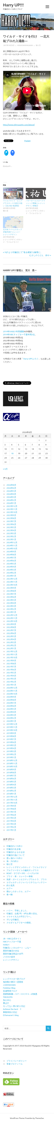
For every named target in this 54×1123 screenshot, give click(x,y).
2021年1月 (11, 684)
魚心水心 (7, 1000)
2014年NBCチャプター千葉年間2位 (19, 334)
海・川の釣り (13, 861)
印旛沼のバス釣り (15, 846)
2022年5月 (11, 636)
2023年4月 (11, 603)
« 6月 (5, 469)
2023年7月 (11, 594)
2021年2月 (11, 681)
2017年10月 (12, 802)
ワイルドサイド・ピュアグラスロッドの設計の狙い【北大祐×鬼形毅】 (12, 203)
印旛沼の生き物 (14, 849)
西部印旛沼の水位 (11, 950)
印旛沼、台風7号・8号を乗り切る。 (23, 913)
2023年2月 (11, 609)
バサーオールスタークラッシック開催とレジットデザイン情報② (35, 203)
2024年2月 (11, 572)
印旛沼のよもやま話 (16, 852)
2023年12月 (12, 578)
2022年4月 (11, 639)
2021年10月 (12, 657)
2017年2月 (11, 827)
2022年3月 (11, 642)
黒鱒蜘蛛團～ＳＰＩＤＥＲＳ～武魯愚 (20, 994)
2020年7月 (11, 702)
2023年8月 (11, 590)
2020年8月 (11, 699)
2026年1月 (11, 503)
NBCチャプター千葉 (12, 941)
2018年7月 (11, 775)
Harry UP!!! (13, 5)
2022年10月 (12, 621)
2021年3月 (11, 678)
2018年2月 (11, 790)
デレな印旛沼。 (14, 919)
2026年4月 (11, 494)
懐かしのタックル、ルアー (19, 891)
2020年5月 (11, 709)
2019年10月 (12, 730)
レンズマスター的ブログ (14, 978)
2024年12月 (12, 542)
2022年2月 (11, 645)
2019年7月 (11, 739)
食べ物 (10, 894)
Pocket (27, 140)
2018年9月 (11, 769)
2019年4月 (11, 748)
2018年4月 (11, 784)
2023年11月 (12, 581)
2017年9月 (11, 805)
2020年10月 (12, 693)
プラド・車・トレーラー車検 (20, 876)
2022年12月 (12, 615)
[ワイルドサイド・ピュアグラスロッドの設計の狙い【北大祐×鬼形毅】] (13, 193)
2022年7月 (11, 630)
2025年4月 (11, 530)
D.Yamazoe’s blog (11, 1015)
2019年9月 (11, 733)
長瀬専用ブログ (10, 991)
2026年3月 (11, 497)
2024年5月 (11, 563)
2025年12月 (12, 506)
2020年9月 (11, 696)
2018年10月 (12, 766)
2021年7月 (11, 666)
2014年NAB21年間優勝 (13, 331)
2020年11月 (12, 690)
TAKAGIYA (8, 997)
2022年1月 (11, 648)
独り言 (38, 45)
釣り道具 (11, 885)
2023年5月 (11, 600)
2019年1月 (11, 757)
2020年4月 (11, 712)
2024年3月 (11, 569)
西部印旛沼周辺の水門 (13, 953)
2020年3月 (11, 715)
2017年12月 (12, 796)
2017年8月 (11, 808)
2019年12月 (12, 724)
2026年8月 (11, 485)
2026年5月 (11, 491)
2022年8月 (11, 627)
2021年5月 (11, 672)
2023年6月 (11, 597)
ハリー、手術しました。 (18, 910)
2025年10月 (12, 512)
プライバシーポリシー (17, 1060)
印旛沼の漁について (16, 855)
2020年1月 (11, 721)
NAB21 (6, 944)
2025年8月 (11, 518)
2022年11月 (12, 618)
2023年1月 (11, 612)
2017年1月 (11, 830)
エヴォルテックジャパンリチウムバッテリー (27, 882)
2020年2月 (11, 718)
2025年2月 (11, 536)
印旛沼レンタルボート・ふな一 (17, 947)
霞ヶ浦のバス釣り (15, 858)
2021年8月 (11, 663)
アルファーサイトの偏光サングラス (23, 870)
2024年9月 (11, 551)
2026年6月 (11, 488)
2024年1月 (11, 575)
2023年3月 (11, 606)
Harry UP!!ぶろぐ (30, 358)
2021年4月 (11, 675)
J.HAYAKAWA (9, 985)
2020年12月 (12, 687)
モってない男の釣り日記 (14, 1006)
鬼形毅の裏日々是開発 (13, 981)
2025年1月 (11, 539)
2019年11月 (12, 727)
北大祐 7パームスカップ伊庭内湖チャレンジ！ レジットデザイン (12, 231)
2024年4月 (11, 566)
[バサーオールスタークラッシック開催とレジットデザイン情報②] (36, 193)
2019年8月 (11, 736)
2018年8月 (11, 772)
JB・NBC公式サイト (12, 938)
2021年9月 (11, 660)
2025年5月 (11, 527)
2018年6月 (11, 778)
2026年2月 (11, 500)
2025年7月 (11, 521)
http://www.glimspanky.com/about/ (19, 124)
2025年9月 (11, 515)
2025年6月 (11, 524)
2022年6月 (11, 633)
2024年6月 (11, 560)
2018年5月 (11, 781)
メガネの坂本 (9, 956)
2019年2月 (11, 754)
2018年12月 (12, 760)
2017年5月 (11, 818)
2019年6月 (11, 742)
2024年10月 (12, 548)
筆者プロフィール (15, 1063)
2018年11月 (12, 763)
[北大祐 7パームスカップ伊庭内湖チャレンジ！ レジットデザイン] (13, 222)
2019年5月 (11, 745)
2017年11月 (12, 799)
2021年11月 (12, 654)
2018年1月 (11, 793)
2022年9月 (11, 624)
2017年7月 (11, 811)
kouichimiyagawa (25, 45)
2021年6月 (11, 669)
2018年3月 (11, 787)
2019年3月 (11, 751)
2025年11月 (12, 509)
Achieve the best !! (12, 1009)
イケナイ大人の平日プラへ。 (20, 916)
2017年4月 (11, 821)
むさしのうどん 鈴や (39, 255)
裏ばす (6, 1003)
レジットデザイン (11, 959)
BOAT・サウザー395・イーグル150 (23, 873)
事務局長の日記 (10, 1012)
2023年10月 (12, 584)
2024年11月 (12, 545)
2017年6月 (11, 814)
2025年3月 (11, 533)
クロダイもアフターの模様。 (20, 922)
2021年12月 (12, 651)
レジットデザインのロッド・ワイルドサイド (27, 867)
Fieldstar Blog (9, 988)
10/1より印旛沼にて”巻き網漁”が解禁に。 (23, 252)
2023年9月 (11, 587)
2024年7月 (11, 557)
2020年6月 (11, 706)
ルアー (10, 888)
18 (12, 453)
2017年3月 (11, 824)
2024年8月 (11, 554)
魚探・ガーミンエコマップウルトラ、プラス (27, 879)
